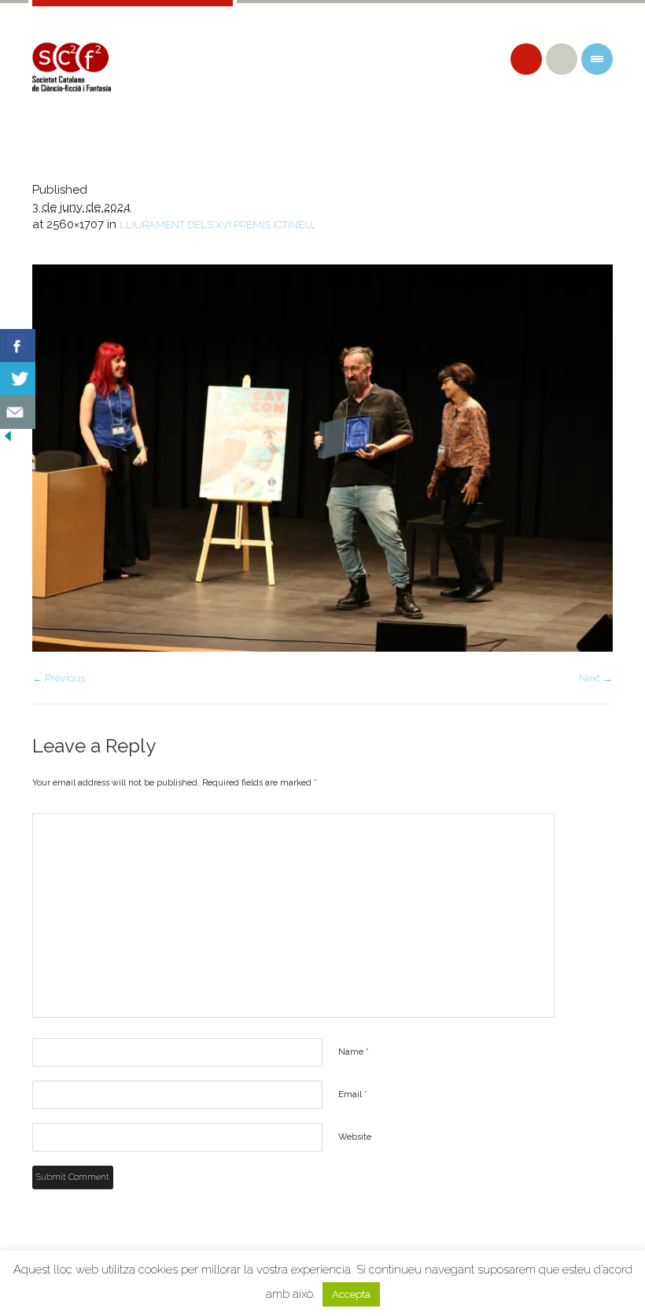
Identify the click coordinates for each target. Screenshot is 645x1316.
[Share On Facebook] (17, 346)
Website (354, 1137)
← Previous (58, 678)
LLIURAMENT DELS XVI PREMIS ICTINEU (216, 225)
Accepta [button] (351, 1294)
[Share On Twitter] (17, 379)
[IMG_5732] (322, 458)
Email (352, 1094)
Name (353, 1052)
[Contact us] (17, 412)
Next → (596, 678)
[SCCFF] (71, 67)
